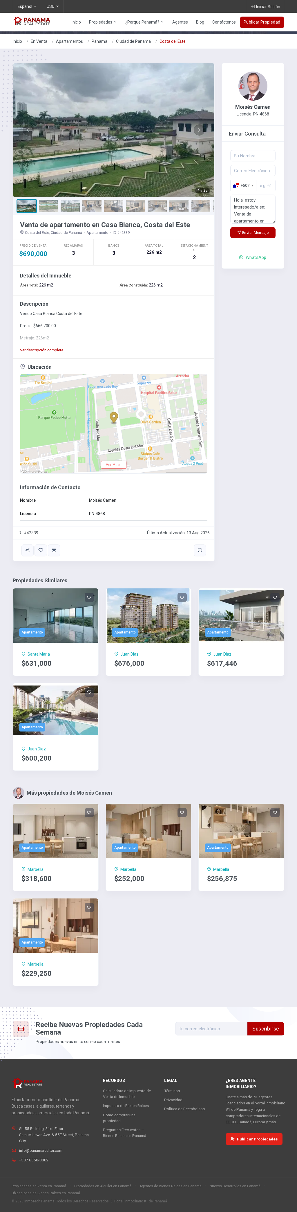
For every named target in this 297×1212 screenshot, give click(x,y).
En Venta (39, 41)
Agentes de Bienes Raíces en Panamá (171, 1186)
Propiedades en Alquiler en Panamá (102, 1186)
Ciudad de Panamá (133, 41)
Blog (200, 22)
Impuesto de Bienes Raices (126, 1105)
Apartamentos (69, 41)
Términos (172, 1090)
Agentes (180, 22)
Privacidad (173, 1099)
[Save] (41, 550)
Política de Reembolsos (184, 1108)
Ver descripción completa (41, 350)
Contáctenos (224, 22)
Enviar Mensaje (255, 232)
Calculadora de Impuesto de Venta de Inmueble (127, 1093)
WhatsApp (256, 257)
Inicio (76, 22)
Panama (99, 41)
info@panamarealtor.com (40, 1150)
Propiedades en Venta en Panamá (39, 1186)
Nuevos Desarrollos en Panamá (235, 1186)
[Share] (27, 550)
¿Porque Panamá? (142, 22)
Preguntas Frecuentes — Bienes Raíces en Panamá (124, 1132)
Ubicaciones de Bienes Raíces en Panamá (46, 1193)
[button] (28, 130)
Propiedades (101, 22)
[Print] (54, 550)
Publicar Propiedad (262, 22)
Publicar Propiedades (257, 1139)
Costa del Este (173, 41)
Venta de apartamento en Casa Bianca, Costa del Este (105, 225)
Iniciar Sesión (268, 6)
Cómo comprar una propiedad (119, 1118)
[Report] (200, 550)
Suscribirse (265, 1029)
